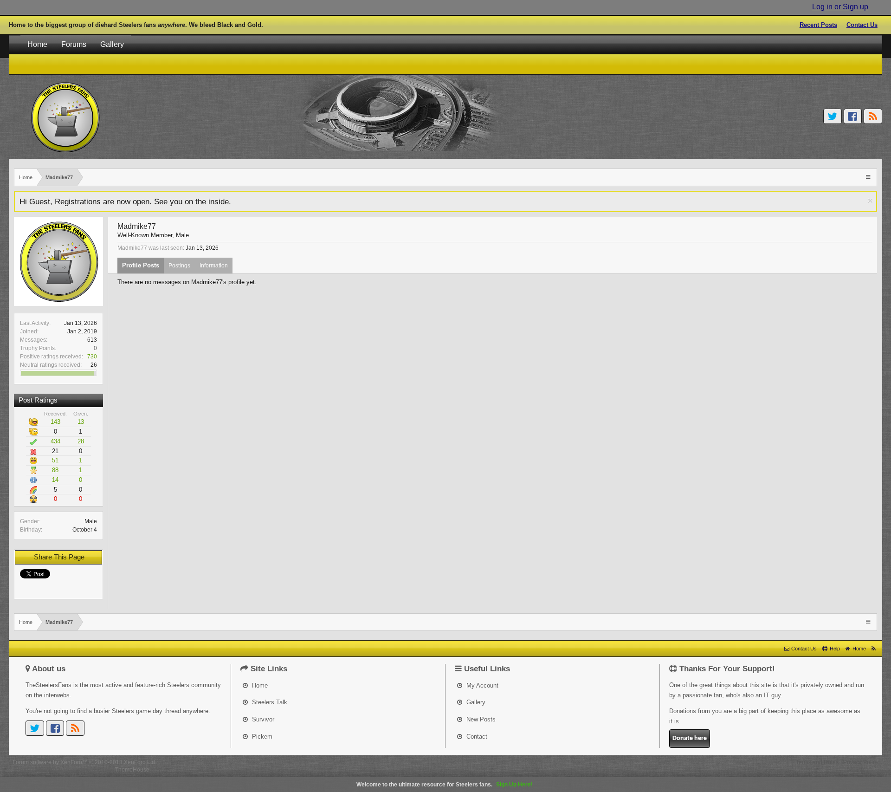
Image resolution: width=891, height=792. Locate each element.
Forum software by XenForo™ (84, 762)
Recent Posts (818, 24)
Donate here (689, 738)
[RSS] (873, 116)
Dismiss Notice (870, 200)
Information (214, 265)
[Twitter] (832, 116)
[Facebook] (853, 116)
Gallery (112, 44)
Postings (179, 265)
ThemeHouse (132, 769)
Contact (476, 736)
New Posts (480, 719)
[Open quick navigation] (869, 177)
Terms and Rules (817, 762)
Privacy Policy (860, 762)
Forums (73, 44)
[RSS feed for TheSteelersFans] (873, 648)
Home (37, 44)
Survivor (262, 719)
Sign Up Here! (514, 784)
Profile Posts (140, 265)
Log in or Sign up (840, 7)
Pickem (261, 736)
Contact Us (862, 24)
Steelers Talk (268, 702)
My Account (481, 685)
